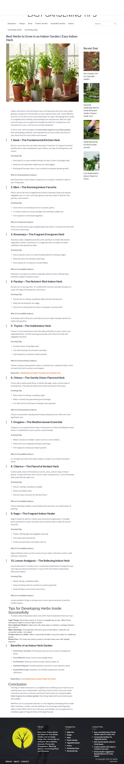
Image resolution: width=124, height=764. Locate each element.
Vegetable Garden (57, 24)
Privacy (9, 761)
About (16, 761)
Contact (25, 761)
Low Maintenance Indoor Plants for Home (38, 679)
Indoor (71, 24)
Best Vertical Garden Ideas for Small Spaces (104, 743)
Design (22, 24)
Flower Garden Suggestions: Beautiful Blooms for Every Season (104, 754)
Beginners (12, 24)
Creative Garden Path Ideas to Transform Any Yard (105, 748)
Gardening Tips (31, 30)
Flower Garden (41, 24)
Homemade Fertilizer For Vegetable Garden (103, 738)
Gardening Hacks (15, 30)
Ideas (30, 24)
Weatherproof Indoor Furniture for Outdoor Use (41, 373)
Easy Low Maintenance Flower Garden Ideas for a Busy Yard (105, 733)
